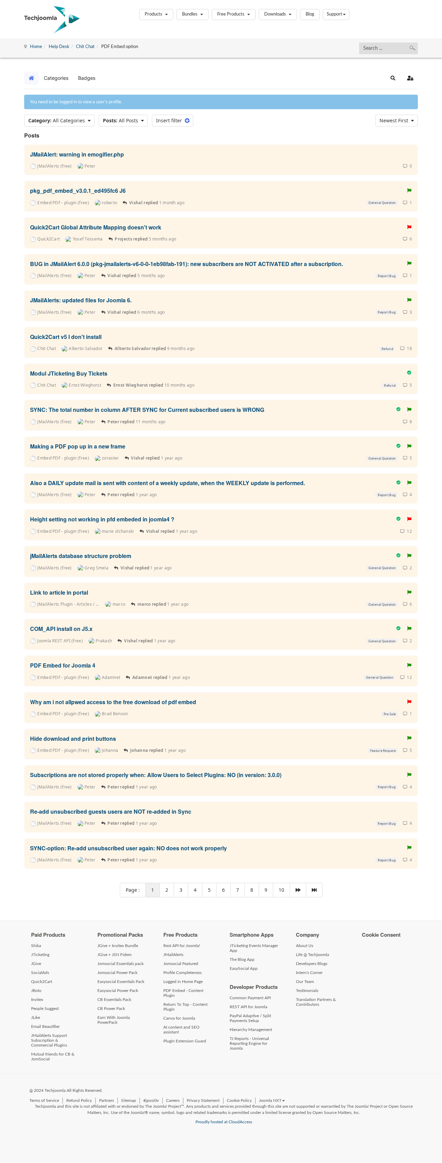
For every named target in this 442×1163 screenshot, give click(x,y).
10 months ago (179, 385)
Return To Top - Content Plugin (185, 1006)
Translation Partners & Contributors (316, 1001)
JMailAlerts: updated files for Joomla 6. (81, 300)
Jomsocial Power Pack (117, 973)
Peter (113, 422)
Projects (123, 239)
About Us (304, 946)
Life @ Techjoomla (312, 955)
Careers (173, 1100)
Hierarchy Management (251, 1030)
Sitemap (128, 1100)
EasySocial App (244, 968)
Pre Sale (389, 714)
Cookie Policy (239, 1100)
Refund (387, 349)
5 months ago (162, 239)
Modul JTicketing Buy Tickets (68, 373)
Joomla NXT (270, 1100)
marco (144, 604)
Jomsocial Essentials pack (120, 964)
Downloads (275, 14)
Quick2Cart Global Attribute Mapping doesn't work (95, 227)
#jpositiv (151, 1100)
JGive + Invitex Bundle (117, 946)
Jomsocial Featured (180, 964)
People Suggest (45, 1008)
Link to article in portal (59, 592)
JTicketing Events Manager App (254, 948)
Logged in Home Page (183, 982)
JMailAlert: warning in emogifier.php (77, 154)
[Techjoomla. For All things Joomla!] (52, 20)
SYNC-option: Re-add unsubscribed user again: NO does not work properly (128, 848)
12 (408, 531)
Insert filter (170, 120)
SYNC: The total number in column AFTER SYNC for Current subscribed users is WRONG (147, 410)
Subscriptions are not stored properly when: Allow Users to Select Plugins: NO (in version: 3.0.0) (155, 775)
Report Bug (386, 276)
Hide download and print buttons (73, 738)
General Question (382, 202)
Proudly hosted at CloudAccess (223, 1122)
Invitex (37, 999)
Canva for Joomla (179, 1018)
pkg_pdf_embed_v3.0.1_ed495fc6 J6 (78, 191)
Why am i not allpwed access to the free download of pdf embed (113, 702)
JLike (35, 1017)
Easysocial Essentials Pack (120, 982)
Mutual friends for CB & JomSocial (53, 1056)
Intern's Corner (309, 973)
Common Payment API (250, 998)
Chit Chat (85, 47)
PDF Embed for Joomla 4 (62, 665)
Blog (310, 14)
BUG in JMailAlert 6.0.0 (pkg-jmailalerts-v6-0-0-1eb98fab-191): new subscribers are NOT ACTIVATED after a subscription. (186, 263)
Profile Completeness (182, 973)
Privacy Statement (203, 1100)
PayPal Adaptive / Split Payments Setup (250, 1018)
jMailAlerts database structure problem (80, 556)
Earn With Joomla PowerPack (113, 1019)
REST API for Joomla (248, 1007)
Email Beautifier (45, 1026)
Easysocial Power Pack (117, 991)
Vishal (136, 203)
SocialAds (40, 973)
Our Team (305, 982)
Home (36, 47)
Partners (106, 1100)
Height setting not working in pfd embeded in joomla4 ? (102, 519)
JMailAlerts (173, 955)
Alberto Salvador (133, 348)
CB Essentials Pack (114, 999)
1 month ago (171, 203)
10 (281, 890)
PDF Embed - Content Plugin (183, 993)
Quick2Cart (41, 982)
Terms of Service (44, 1100)
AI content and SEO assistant (181, 1029)
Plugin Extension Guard (184, 1041)
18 (408, 348)
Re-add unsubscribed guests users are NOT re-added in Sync (110, 811)
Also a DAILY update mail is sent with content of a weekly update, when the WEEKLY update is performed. (167, 482)
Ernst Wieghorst (130, 385)
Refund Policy (79, 1100)
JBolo (36, 991)
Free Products (231, 14)
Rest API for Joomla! (181, 946)
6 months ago (151, 312)
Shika (36, 946)
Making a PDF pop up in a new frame (77, 446)
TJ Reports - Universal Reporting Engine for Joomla (249, 1043)
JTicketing (40, 955)
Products (154, 14)
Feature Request (382, 750)
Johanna (139, 750)
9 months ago (181, 348)
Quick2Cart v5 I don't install (66, 337)
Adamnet (142, 677)
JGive (36, 964)
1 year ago (171, 458)
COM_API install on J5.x (61, 629)
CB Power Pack (111, 1008)
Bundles (190, 14)
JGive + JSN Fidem (114, 955)
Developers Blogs (311, 964)
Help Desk (59, 47)
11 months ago (151, 422)
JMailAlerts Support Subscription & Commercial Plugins (49, 1040)
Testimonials (307, 991)
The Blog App (242, 959)
